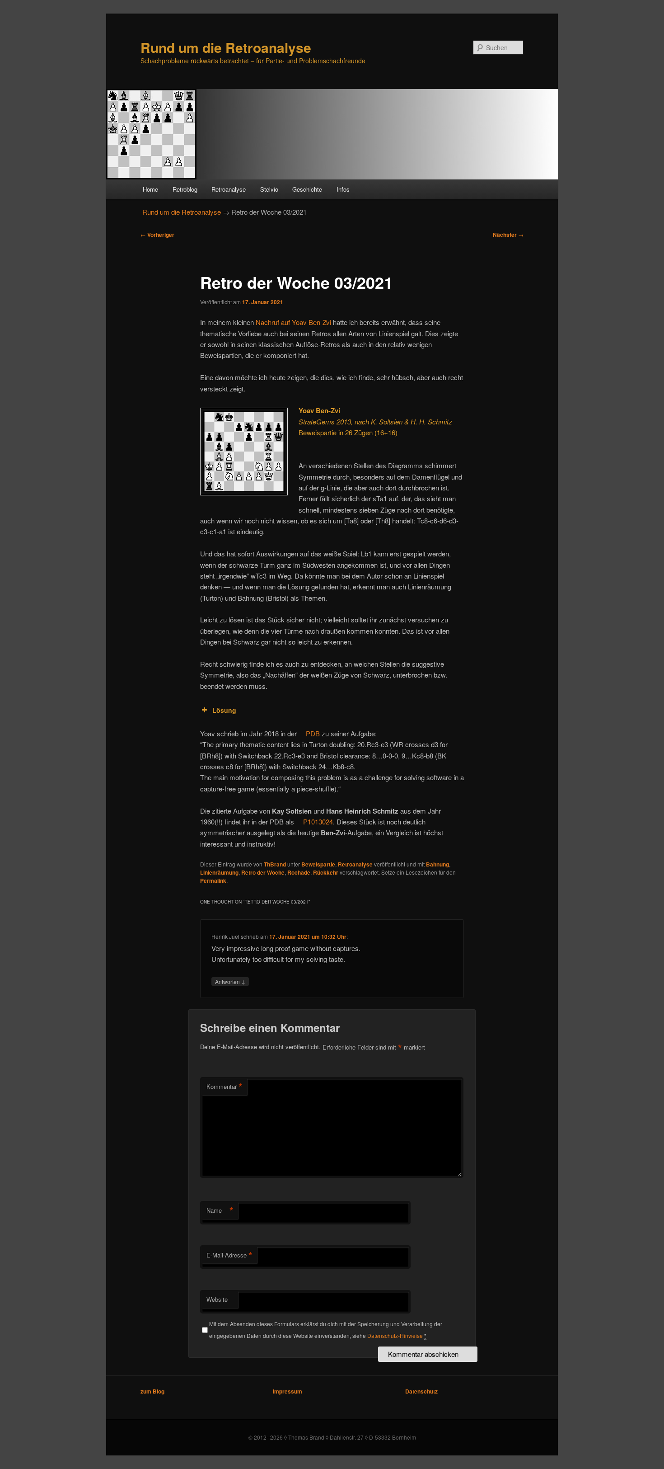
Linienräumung (219, 872)
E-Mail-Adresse (229, 1255)
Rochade (298, 872)
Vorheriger (157, 235)
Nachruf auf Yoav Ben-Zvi (293, 322)
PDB (313, 733)
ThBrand (275, 864)
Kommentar (224, 1086)
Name (220, 1210)
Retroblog (185, 189)
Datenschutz (421, 1391)
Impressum (287, 1391)
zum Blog (152, 1391)
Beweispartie (318, 864)
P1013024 (318, 821)
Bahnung (437, 864)
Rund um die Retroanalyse (225, 47)
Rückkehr (325, 872)
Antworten (230, 981)
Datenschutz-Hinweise (395, 1335)
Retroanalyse (228, 189)
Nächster (508, 235)
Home (150, 189)
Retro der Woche (263, 872)
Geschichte (307, 189)
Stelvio (269, 189)
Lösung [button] (224, 710)
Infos (343, 189)
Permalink (213, 880)
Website (217, 1299)
